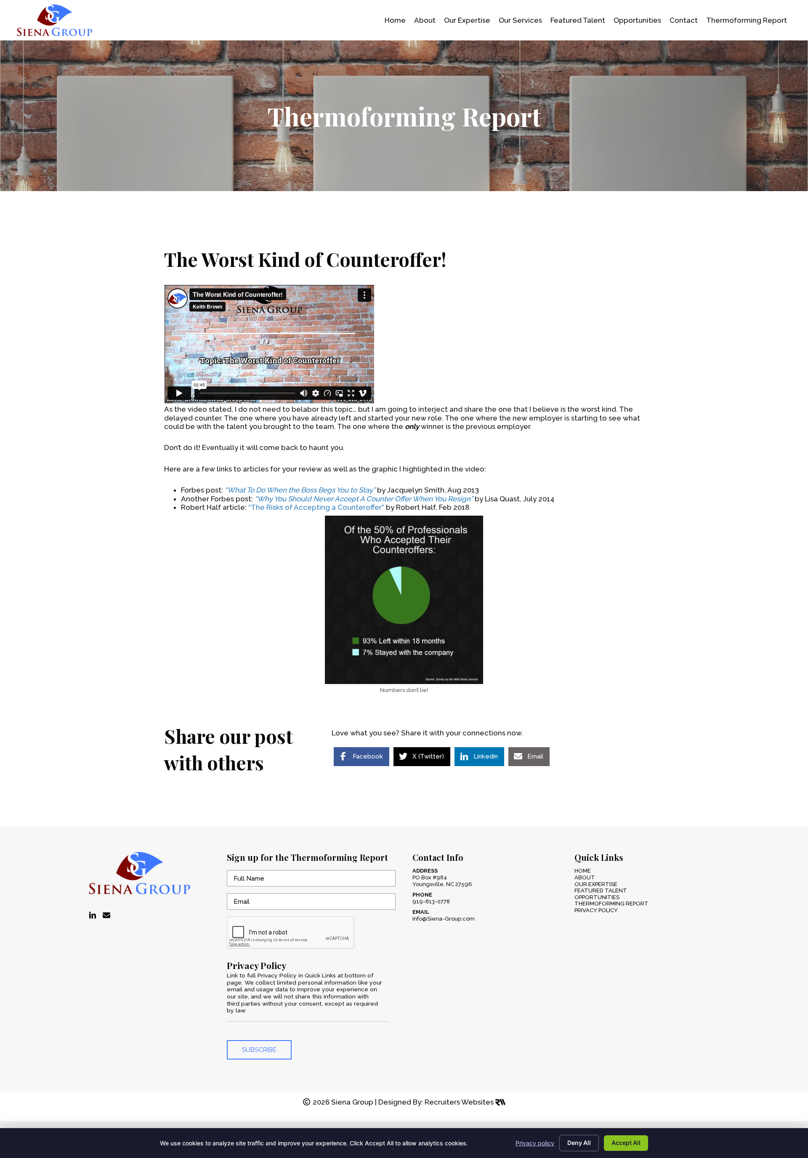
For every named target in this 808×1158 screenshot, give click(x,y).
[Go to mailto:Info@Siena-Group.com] (106, 915)
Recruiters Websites (460, 1102)
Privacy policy (535, 1143)
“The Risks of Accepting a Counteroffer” (316, 507)
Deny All (579, 1142)
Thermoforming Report (611, 903)
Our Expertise (595, 884)
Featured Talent (600, 890)
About (584, 877)
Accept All (626, 1142)
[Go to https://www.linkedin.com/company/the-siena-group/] (92, 915)
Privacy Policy (596, 910)
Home (582, 871)
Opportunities (596, 897)
